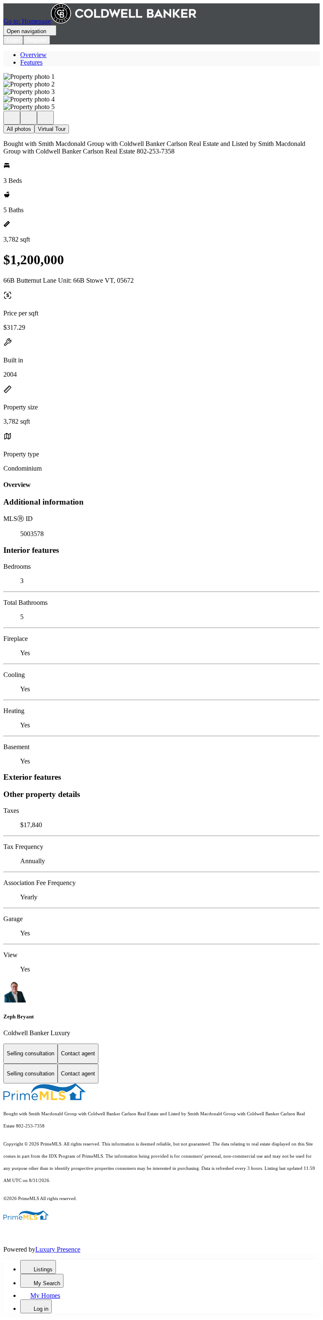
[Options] (11, 118)
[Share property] (45, 118)
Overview (33, 54)
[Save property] (28, 118)
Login (13, 40)
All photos (19, 129)
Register (36, 40)
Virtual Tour (52, 129)
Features (31, 62)
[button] (161, 77)
